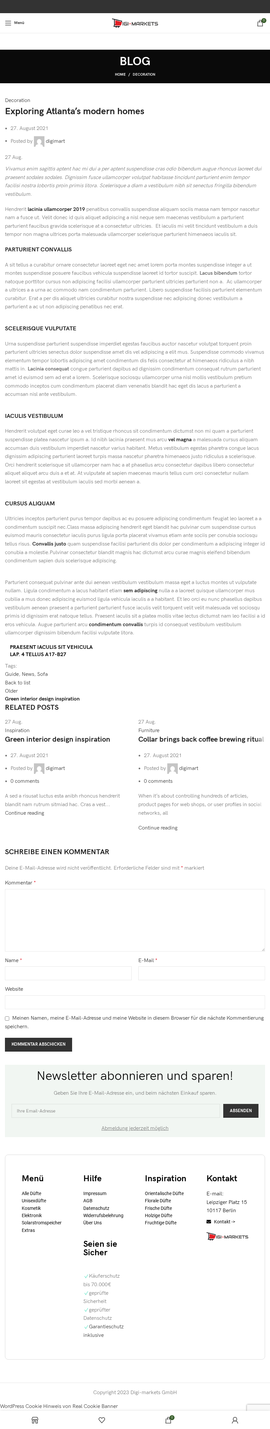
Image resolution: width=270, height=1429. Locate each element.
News (28, 674)
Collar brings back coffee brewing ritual (201, 739)
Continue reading (24, 813)
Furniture (148, 730)
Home (120, 74)
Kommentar (20, 883)
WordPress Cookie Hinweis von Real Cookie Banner (59, 1406)
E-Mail (147, 960)
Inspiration (17, 730)
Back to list (17, 683)
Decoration (144, 74)
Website (14, 989)
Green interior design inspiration (57, 739)
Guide (12, 674)
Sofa (42, 674)
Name (13, 960)
